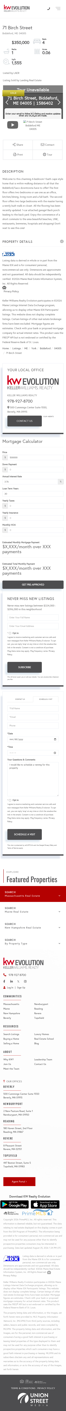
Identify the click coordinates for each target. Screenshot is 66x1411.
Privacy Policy (11, 291)
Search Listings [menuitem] (11, 1034)
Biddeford (45, 348)
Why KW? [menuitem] (8, 1059)
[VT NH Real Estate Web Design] (33, 1399)
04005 (57, 348)
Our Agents (48, 417)
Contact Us (25, 420)
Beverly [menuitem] (7, 1018)
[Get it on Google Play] (14, 1204)
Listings (16, 348)
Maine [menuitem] (6, 1008)
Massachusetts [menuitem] (11, 1004)
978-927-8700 (20, 401)
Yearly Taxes (8, 500)
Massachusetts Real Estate (22, 895)
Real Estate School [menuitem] (44, 1038)
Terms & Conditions (23, 1388)
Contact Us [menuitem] (40, 1064)
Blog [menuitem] (36, 1043)
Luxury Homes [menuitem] (41, 1034)
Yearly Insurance (10, 512)
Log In (10, 987)
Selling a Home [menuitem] (11, 1043)
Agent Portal (18, 1181)
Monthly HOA (9, 525)
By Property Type (16, 943)
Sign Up (21, 987)
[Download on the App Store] (45, 1204)
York (33, 348)
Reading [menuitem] (38, 1008)
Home (5, 348)
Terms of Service (13, 848)
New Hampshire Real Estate (23, 927)
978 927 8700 (17, 975)
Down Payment (9, 464)
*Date (10, 733)
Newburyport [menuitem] (41, 1004)
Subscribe (24, 667)
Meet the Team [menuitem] (11, 1068)
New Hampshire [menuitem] (11, 1013)
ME (26, 348)
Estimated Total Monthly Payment (18, 564)
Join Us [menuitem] (7, 1064)
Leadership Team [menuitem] (43, 1059)
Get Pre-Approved (33, 584)
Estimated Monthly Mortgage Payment (20, 542)
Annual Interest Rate (12, 476)
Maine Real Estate (17, 911)
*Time (10, 747)
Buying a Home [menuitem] (11, 1038)
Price (4, 452)
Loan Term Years (10, 488)
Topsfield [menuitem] (39, 1018)
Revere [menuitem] (37, 1013)
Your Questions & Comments (21, 759)
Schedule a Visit (45, 699)
